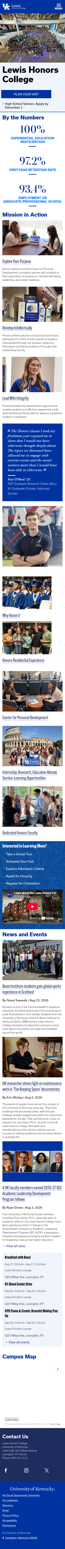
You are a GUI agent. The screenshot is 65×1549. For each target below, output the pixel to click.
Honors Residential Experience (23, 660)
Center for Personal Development (25, 718)
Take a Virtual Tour (19, 854)
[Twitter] (46, 1470)
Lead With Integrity (15, 398)
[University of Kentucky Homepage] (32, 1489)
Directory (7, 1505)
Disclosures (9, 1525)
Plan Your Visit (26, 94)
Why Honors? (11, 615)
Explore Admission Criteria (25, 869)
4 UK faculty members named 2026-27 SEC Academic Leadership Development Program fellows (32, 1194)
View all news (15, 1246)
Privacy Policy (10, 1515)
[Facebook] (5, 1470)
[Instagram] (26, 1470)
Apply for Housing (19, 876)
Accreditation (10, 1500)
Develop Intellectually (17, 328)
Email (5, 1510)
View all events (19, 1342)
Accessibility (9, 1520)
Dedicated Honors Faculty (20, 833)
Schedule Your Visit (20, 861)
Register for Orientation (23, 883)
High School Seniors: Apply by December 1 (27, 105)
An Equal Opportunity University (21, 1495)
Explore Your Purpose (16, 261)
